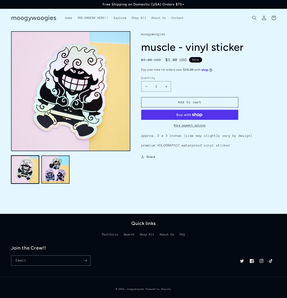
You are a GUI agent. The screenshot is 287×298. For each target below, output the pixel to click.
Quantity (148, 77)
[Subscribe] (85, 260)
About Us (167, 234)
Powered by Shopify (158, 289)
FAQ (182, 234)
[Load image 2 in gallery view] (55, 170)
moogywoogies (135, 289)
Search (129, 234)
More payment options (190, 125)
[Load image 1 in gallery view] (25, 170)
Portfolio (110, 234)
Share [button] (150, 156)
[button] (254, 18)
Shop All (147, 234)
